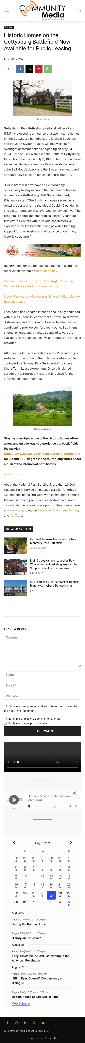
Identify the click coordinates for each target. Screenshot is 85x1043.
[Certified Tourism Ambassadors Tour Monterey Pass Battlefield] (15, 545)
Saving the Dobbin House (29, 924)
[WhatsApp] (48, 69)
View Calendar (21, 1003)
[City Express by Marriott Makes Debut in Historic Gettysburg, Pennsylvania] (15, 588)
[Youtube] (43, 1022)
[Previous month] (14, 842)
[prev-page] (6, 602)
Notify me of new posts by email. (28, 723)
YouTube (16, 515)
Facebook (44, 510)
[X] (29, 69)
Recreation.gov (46, 271)
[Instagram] (16, 1022)
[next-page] (12, 602)
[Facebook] (20, 69)
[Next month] (71, 842)
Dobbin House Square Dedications (35, 997)
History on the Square (26, 938)
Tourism (8, 27)
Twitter (73, 510)
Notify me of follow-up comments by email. (34, 718)
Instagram (60, 510)
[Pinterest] (38, 69)
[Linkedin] (25, 1022)
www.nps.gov (13, 474)
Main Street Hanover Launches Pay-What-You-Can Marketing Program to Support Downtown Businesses (53, 564)
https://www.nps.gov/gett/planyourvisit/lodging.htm (42, 454)
